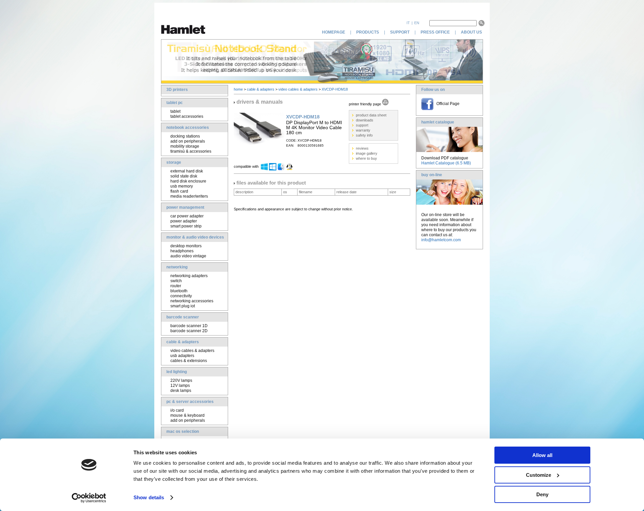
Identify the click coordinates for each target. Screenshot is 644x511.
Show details (148, 497)
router (175, 286)
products (367, 32)
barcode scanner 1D (189, 325)
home (238, 89)
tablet (175, 111)
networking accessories (191, 301)
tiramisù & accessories (190, 151)
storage (173, 162)
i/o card (177, 410)
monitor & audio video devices (195, 237)
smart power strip (186, 226)
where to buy (366, 158)
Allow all (542, 455)
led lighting (176, 371)
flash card (179, 191)
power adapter (183, 221)
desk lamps (180, 390)
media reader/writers (189, 196)
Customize (538, 475)
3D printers (177, 89)
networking (176, 267)
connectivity (181, 296)
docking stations (185, 136)
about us (472, 32)
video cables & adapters (192, 350)
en (416, 23)
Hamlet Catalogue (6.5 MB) (446, 163)
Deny (542, 494)
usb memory (181, 186)
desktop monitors (186, 246)
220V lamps (181, 380)
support (400, 32)
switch (176, 280)
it (408, 23)
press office (435, 32)
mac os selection (182, 431)
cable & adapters (182, 342)
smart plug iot (182, 306)
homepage (333, 32)
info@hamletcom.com (441, 240)
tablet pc (174, 102)
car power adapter (187, 216)
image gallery (366, 153)
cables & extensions (188, 360)
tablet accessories (186, 116)
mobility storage (184, 146)
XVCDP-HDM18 (335, 89)
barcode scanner (182, 317)
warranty (363, 130)
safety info (364, 135)
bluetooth (178, 291)
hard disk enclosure (188, 181)
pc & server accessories (190, 401)
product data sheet (371, 115)
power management (185, 207)
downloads (364, 120)
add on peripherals (187, 141)
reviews (362, 148)
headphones (182, 251)
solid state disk (183, 176)
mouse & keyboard (187, 415)
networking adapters (189, 275)
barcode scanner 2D (189, 330)
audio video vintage (188, 256)
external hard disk (186, 171)
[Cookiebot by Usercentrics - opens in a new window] (89, 498)
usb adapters (182, 355)
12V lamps (180, 385)
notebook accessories (187, 127)
